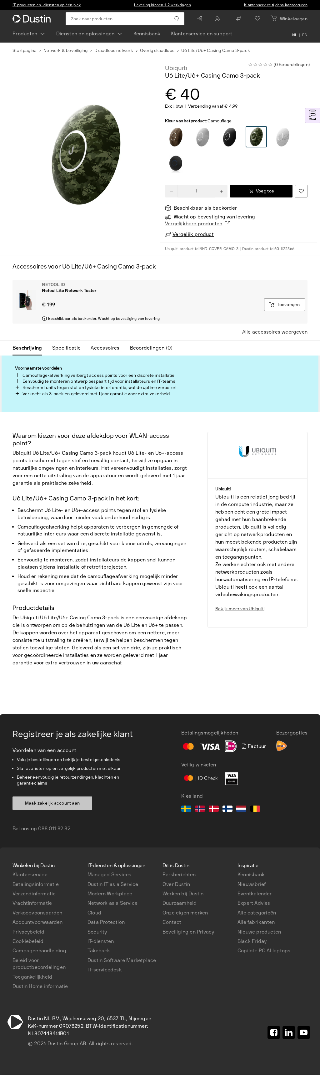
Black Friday (252, 941)
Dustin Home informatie (40, 986)
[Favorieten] (257, 18)
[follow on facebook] (274, 1032)
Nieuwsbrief (252, 884)
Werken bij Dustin (182, 894)
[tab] (29, 348)
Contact (171, 922)
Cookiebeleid (27, 941)
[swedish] (186, 810)
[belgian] (255, 810)
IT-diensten (101, 941)
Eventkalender (255, 894)
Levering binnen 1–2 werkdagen (162, 5)
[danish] (214, 810)
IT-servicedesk (105, 970)
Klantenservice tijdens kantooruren (276, 5)
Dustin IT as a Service (113, 884)
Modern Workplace (110, 894)
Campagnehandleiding (39, 951)
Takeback (99, 951)
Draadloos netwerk (113, 50)
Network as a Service (113, 903)
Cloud (94, 913)
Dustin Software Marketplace (122, 960)
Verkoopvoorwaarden (37, 913)
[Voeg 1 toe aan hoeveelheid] (221, 191)
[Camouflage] (176, 137)
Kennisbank (147, 34)
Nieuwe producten (259, 932)
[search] (176, 19)
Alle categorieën (257, 913)
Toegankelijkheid (32, 977)
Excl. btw (174, 106)
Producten (25, 34)
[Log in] (201, 18)
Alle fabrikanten (256, 922)
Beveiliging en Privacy (188, 932)
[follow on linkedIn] (288, 1032)
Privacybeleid (28, 932)
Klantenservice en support (201, 34)
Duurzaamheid (179, 903)
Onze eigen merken (185, 913)
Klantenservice (30, 875)
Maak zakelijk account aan (52, 803)
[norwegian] (200, 810)
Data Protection (106, 922)
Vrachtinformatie (32, 903)
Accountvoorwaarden (37, 922)
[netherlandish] (241, 810)
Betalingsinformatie (35, 884)
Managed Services (109, 875)
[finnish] (227, 810)
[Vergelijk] (238, 18)
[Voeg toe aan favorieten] (301, 191)
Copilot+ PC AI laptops (264, 951)
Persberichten (179, 875)
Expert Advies (254, 903)
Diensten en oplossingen (85, 34)
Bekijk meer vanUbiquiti (239, 609)
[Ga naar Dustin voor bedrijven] (32, 19)
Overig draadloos (157, 50)
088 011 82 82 (54, 829)
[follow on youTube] (304, 1032)
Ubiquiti (176, 68)
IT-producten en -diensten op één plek (46, 5)
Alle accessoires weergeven (275, 332)
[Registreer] (219, 18)
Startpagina (24, 50)
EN (305, 35)
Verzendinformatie (34, 894)
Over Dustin (176, 884)
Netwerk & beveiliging (65, 50)
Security (97, 932)
